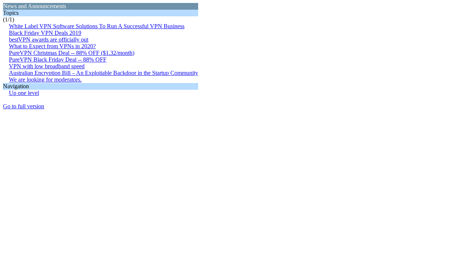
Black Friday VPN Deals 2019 (45, 33)
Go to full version (23, 106)
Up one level (24, 93)
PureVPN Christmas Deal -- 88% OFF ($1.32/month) (71, 53)
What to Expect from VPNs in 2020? (52, 46)
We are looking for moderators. (45, 79)
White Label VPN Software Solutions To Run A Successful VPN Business (96, 26)
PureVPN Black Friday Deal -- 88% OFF (58, 59)
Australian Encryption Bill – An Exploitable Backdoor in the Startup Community (103, 73)
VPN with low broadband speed (47, 66)
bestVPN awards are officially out (48, 39)
